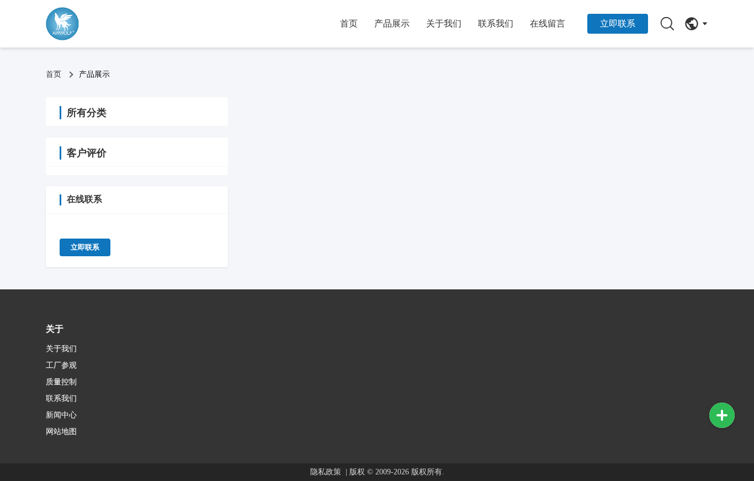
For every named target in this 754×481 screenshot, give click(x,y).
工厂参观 (61, 365)
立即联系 (617, 23)
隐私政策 (325, 472)
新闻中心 (61, 415)
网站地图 (61, 431)
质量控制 (61, 382)
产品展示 (392, 23)
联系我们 (495, 23)
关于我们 (443, 23)
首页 (349, 23)
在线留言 (547, 23)
